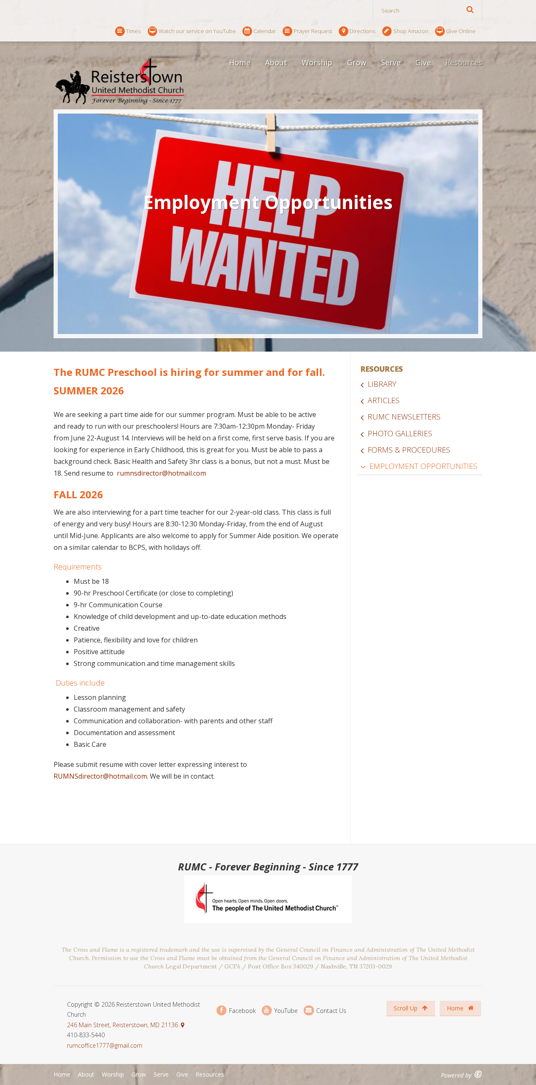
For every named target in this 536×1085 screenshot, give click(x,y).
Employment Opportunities (423, 466)
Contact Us (330, 1010)
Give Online (461, 31)
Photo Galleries (400, 433)
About (276, 62)
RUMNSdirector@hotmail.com (100, 776)
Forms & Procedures (409, 450)
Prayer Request (313, 31)
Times (133, 31)
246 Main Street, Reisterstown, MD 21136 (122, 1025)
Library (382, 384)
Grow (356, 62)
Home (239, 62)
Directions (362, 31)
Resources (464, 62)
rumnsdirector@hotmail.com (161, 473)
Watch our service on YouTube (197, 31)
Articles (383, 400)
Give (423, 62)
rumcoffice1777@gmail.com (104, 1045)
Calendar (264, 31)
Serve (391, 62)
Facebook (241, 1010)
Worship (317, 62)
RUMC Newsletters (404, 417)
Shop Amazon (410, 31)
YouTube (285, 1010)
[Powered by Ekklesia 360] (478, 1074)
